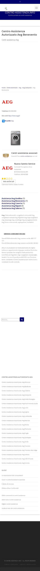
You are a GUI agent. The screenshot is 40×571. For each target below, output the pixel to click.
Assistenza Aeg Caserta (12, 203)
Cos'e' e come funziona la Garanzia (13, 480)
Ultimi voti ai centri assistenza (11, 500)
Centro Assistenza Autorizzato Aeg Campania (16, 395)
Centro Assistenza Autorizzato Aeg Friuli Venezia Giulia (20, 403)
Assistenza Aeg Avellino (12, 198)
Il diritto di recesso (8, 484)
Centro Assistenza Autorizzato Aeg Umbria (15, 454)
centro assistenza (26, 156)
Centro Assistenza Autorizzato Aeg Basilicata (16, 386)
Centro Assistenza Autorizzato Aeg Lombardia (17, 416)
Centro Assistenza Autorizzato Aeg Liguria (15, 412)
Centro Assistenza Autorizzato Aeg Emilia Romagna (18, 399)
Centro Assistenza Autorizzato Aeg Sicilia (15, 442)
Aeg (20, 88)
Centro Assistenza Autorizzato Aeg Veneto (16, 463)
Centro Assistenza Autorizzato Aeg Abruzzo (16, 382)
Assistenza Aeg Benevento (13, 201)
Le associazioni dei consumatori (12, 475)
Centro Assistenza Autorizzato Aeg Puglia (15, 433)
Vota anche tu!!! (8, 181)
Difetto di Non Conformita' (10, 488)
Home (4, 88)
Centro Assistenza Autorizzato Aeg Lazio (15, 408)
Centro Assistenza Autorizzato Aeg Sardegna (16, 437)
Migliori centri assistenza (10, 504)
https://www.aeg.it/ (14, 116)
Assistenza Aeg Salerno (12, 208)
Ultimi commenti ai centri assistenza (13, 495)
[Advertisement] (20, 66)
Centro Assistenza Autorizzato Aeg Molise (15, 425)
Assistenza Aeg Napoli (11, 206)
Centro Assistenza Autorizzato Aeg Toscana (16, 446)
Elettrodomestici (12, 88)
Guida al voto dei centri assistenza (13, 508)
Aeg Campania (27, 88)
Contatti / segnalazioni (28, 564)
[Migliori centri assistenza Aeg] (6, 156)
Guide (4, 470)
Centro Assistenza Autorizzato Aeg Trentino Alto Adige (19, 450)
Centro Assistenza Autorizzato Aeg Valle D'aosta (17, 459)
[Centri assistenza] (6, 7)
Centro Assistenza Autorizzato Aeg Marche (16, 420)
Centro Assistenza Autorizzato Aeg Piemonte (16, 429)
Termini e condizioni (11, 564)
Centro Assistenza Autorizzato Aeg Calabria (16, 391)
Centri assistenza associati (24, 153)
